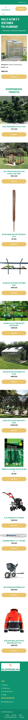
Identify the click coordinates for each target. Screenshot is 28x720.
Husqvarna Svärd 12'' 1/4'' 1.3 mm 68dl (14, 541)
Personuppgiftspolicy (10, 717)
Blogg (4, 695)
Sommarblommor (8, 691)
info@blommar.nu (22, 2)
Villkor (20, 715)
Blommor (5, 685)
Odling (10, 64)
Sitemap (21, 717)
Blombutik (21, 9)
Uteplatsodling (17, 64)
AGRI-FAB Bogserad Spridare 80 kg (14, 587)
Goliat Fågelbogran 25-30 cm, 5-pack (14, 127)
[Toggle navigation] (3, 14)
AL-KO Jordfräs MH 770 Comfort (14, 518)
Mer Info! (14, 76)
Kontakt (14, 715)
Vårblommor (6, 688)
